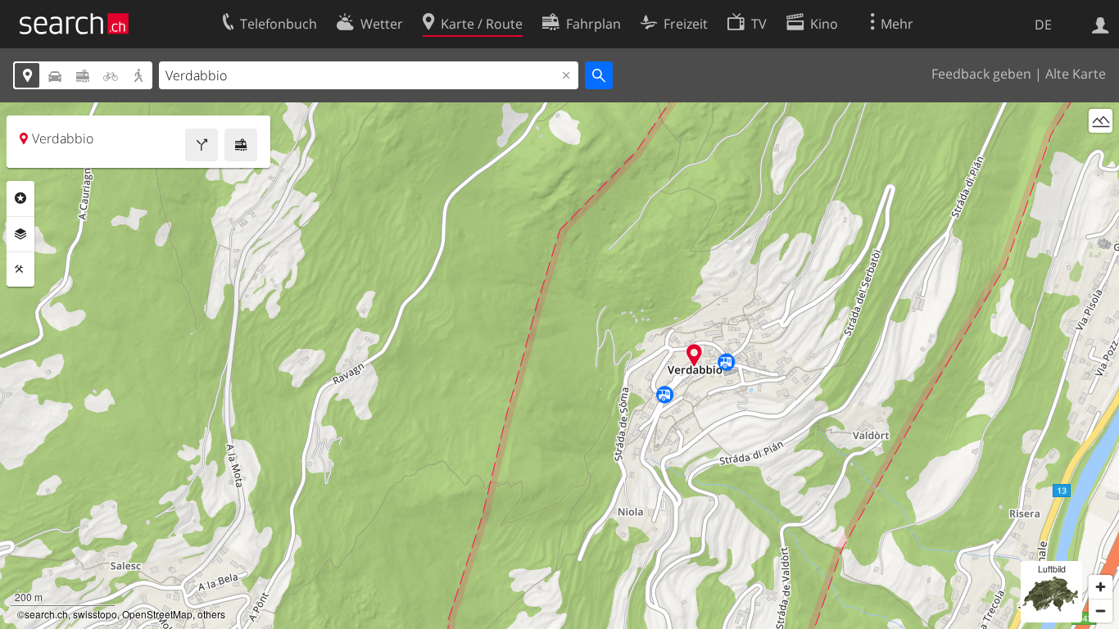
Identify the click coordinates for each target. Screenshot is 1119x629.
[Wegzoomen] (1100, 610)
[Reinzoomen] (1100, 587)
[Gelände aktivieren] (1100, 121)
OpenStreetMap (157, 614)
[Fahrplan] (240, 145)
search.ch (46, 614)
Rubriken (20, 198)
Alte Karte (1075, 74)
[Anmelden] (1100, 24)
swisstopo (95, 614)
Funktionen (20, 269)
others (211, 614)
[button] (694, 355)
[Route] (201, 145)
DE (1043, 25)
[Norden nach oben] (1100, 151)
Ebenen (20, 234)
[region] (559, 365)
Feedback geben (981, 74)
